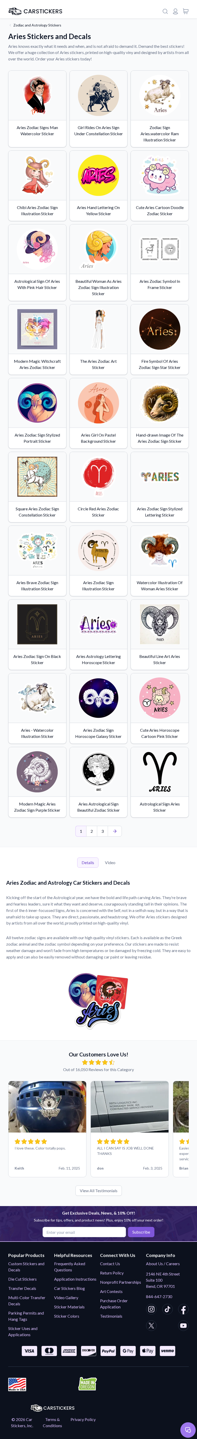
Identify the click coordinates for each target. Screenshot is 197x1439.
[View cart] (186, 11)
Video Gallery (66, 1297)
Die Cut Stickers (22, 1279)
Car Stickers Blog (69, 1288)
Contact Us (110, 1263)
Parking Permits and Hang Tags (26, 1316)
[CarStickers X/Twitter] (151, 1326)
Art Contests (111, 1291)
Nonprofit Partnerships (120, 1282)
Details (88, 862)
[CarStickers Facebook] (183, 1310)
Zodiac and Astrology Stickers (37, 25)
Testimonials (111, 1316)
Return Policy (112, 1272)
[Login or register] (175, 11)
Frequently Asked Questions (69, 1266)
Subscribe (141, 1231)
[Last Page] (115, 831)
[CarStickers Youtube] (183, 1326)
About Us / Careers (163, 1263)
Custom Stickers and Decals (26, 1266)
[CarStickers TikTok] (167, 1310)
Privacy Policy (83, 1419)
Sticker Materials (69, 1306)
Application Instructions (75, 1279)
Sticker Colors (66, 1316)
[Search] (165, 11)
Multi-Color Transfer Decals (26, 1300)
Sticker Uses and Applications (22, 1331)
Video (110, 862)
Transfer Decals (22, 1288)
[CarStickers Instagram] (151, 1310)
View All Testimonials (98, 1190)
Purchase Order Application (114, 1303)
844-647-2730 (159, 1296)
